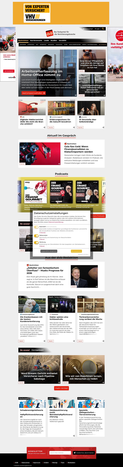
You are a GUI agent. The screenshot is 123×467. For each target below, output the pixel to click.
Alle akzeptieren (76, 251)
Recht (22, 250)
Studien (54, 40)
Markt (21, 341)
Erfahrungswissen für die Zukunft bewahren (60, 120)
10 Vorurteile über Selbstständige (87, 120)
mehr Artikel (61, 388)
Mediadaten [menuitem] (71, 462)
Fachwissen (24, 398)
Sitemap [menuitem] (54, 462)
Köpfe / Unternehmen (57, 297)
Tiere (80, 297)
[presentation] (19, 194)
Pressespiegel (88, 29)
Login (98, 29)
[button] (75, 95)
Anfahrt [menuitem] (46, 462)
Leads (46, 40)
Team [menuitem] (62, 462)
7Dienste (42, 233)
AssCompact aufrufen (32, 93)
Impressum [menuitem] (36, 462)
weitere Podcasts (98, 216)
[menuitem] (87, 29)
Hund (80, 341)
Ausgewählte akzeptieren (49, 251)
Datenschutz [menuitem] (26, 462)
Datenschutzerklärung (56, 222)
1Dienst (41, 239)
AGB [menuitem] (16, 462)
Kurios (82, 71)
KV (20, 297)
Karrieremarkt (36, 40)
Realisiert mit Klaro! (83, 254)
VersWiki (62, 40)
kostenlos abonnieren (85, 453)
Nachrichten (23, 40)
